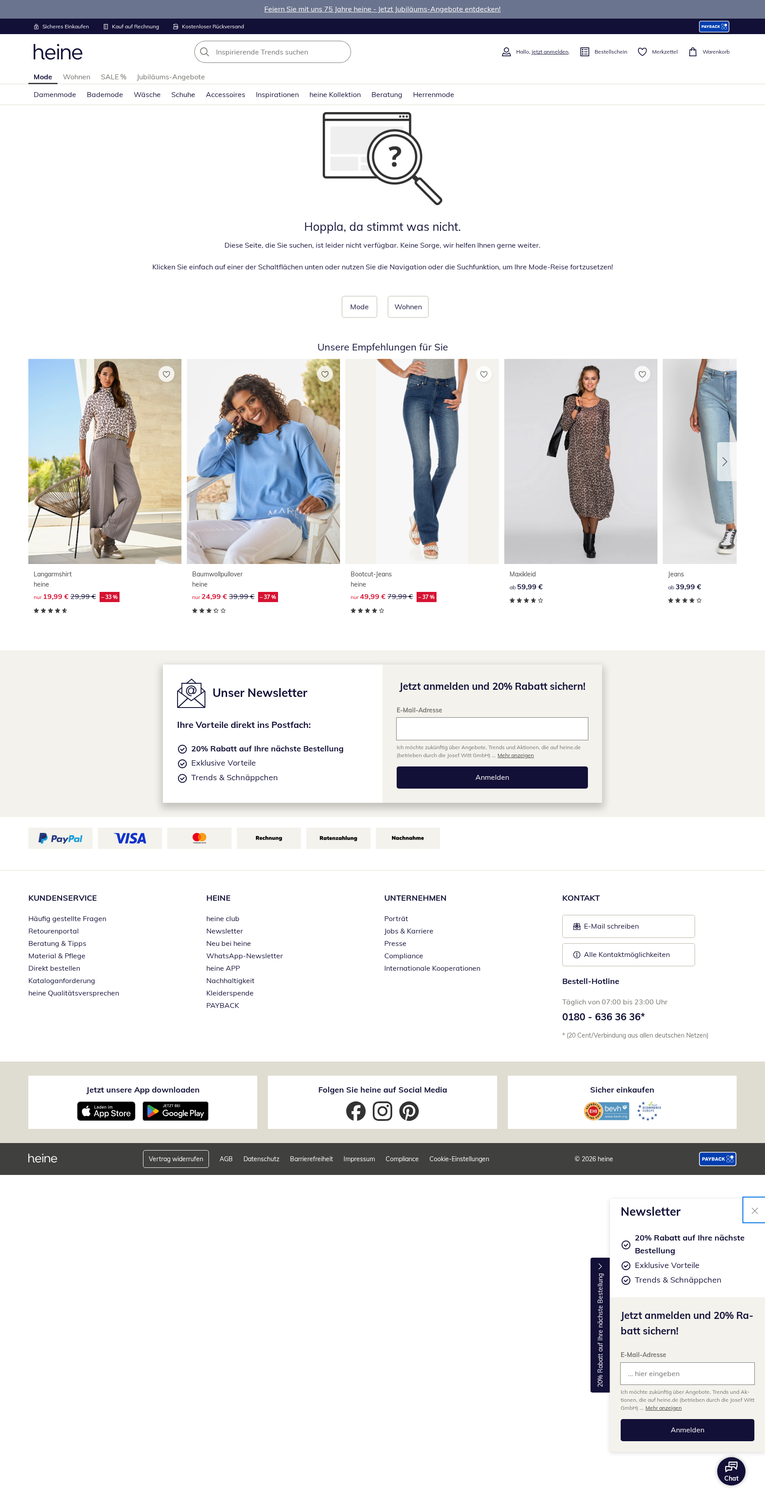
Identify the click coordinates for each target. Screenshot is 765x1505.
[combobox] (292, 51)
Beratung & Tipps (57, 943)
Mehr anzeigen (663, 1407)
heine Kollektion (335, 94)
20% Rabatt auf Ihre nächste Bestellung (600, 1330)
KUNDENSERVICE (62, 898)
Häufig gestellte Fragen (67, 918)
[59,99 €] (580, 461)
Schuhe (183, 94)
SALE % (113, 76)
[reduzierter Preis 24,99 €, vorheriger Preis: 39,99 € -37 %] (263, 461)
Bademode (105, 94)
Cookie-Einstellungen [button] (459, 1159)
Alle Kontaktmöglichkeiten (627, 954)
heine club (223, 918)
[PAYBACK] (714, 26)
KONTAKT (581, 898)
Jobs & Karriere (408, 930)
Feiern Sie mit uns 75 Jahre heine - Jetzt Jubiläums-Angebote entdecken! (382, 8)
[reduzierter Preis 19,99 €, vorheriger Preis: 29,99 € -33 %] (105, 461)
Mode (43, 76)
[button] (727, 461)
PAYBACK (222, 1005)
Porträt (396, 918)
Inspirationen (277, 94)
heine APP (223, 968)
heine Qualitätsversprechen (73, 992)
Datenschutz (261, 1159)
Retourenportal (53, 930)
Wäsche (147, 94)
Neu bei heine (228, 943)
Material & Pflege (56, 955)
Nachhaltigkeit (230, 980)
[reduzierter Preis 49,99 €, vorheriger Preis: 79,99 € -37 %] (421, 461)
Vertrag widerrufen (176, 1159)
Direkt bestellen (54, 968)
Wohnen (76, 76)
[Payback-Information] (718, 1159)
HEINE (218, 898)
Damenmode (55, 94)
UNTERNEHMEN (415, 898)
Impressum (359, 1159)
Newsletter (224, 930)
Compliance (403, 955)
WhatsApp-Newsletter (244, 955)
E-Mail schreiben (606, 929)
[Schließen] (755, 1210)
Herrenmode (433, 94)
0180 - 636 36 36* (603, 1017)
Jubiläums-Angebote (171, 76)
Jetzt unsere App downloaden (143, 1090)
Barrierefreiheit (311, 1159)
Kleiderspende (230, 992)
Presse (395, 943)
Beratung (386, 94)
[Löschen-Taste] (341, 51)
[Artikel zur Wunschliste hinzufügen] (166, 374)
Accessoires (225, 94)
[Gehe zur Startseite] (58, 52)
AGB (226, 1159)
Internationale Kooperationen (432, 968)
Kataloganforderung (61, 980)
